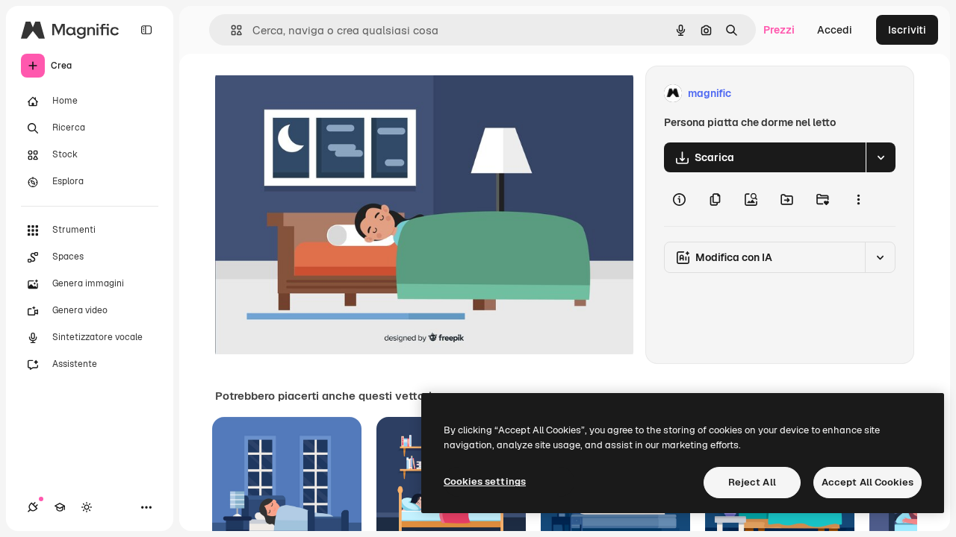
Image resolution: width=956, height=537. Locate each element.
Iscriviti (907, 30)
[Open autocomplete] (230, 30)
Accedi (834, 30)
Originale (314, 94)
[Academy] (60, 507)
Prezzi (779, 30)
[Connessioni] (33, 507)
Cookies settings (485, 481)
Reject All (752, 482)
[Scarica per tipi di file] (881, 157)
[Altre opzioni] (858, 199)
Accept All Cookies (867, 482)
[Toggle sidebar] (146, 30)
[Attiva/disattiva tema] (87, 507)
